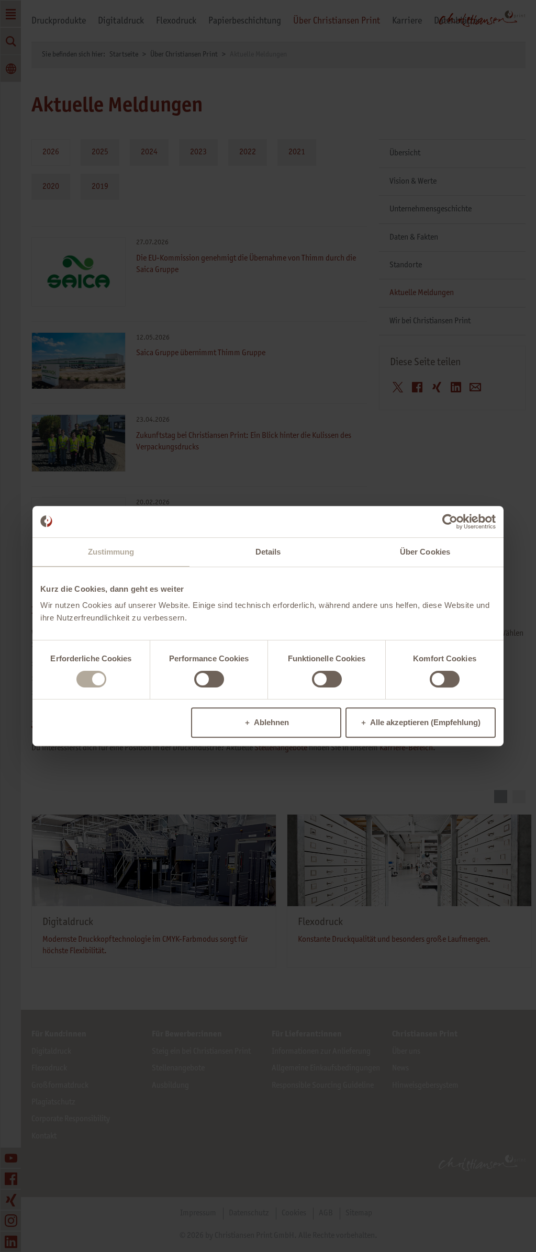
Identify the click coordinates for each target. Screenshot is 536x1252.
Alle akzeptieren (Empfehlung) (425, 722)
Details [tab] (268, 551)
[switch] (209, 679)
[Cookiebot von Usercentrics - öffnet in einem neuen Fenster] (450, 521)
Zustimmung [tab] (111, 551)
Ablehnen (271, 722)
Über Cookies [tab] (425, 551)
